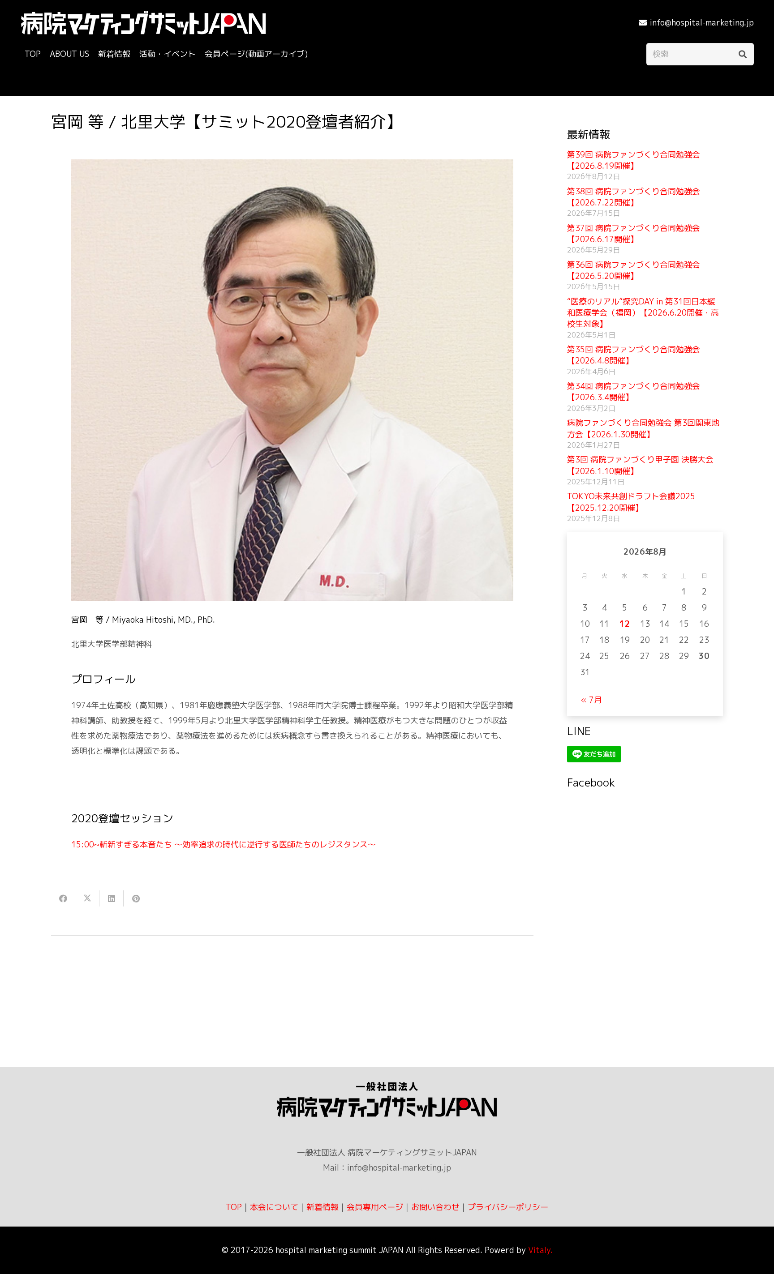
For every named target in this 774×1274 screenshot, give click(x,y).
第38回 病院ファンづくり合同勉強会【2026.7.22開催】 (633, 197)
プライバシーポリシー (508, 1207)
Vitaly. (540, 1250)
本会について (274, 1207)
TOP (234, 1207)
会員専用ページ (375, 1207)
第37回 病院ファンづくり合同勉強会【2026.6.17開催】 (633, 233)
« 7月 (591, 699)
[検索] (742, 54)
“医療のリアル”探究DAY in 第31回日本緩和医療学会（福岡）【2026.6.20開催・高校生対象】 (643, 312)
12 (624, 623)
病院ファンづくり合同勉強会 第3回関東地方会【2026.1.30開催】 (643, 428)
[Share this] (63, 898)
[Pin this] (136, 898)
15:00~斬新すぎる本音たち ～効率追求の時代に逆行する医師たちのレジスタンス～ (223, 844)
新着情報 (322, 1207)
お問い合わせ (435, 1207)
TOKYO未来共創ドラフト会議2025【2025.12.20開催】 (631, 502)
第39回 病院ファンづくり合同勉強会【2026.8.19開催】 (633, 160)
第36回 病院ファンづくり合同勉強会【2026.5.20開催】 (633, 270)
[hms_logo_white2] (143, 22)
